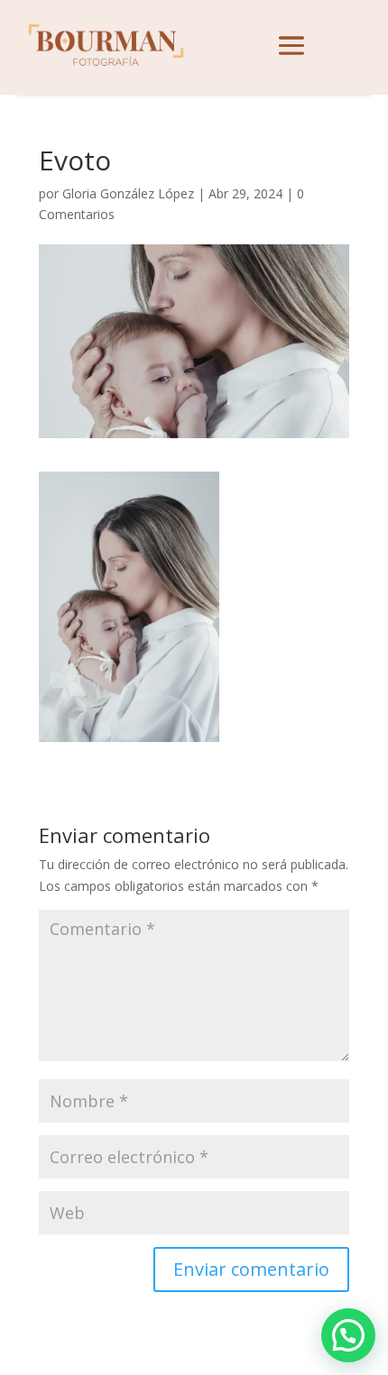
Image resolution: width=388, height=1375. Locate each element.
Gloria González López (128, 193)
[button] (348, 1335)
